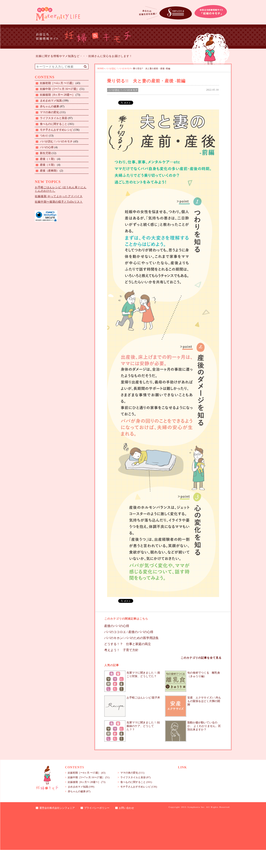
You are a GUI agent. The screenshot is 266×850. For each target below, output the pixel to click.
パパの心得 (47, 147)
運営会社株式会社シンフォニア (57, 807)
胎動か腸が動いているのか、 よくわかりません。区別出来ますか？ (204, 726)
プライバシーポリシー (96, 807)
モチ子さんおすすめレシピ (56, 129)
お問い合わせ (126, 807)
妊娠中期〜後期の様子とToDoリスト (59, 201)
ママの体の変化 (49, 112)
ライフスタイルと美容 (53, 118)
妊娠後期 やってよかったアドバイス (59, 196)
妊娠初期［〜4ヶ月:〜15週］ (57, 83)
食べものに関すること (53, 124)
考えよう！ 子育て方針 (121, 650)
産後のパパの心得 (116, 626)
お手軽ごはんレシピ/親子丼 (143, 697)
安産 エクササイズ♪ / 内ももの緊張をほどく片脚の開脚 (204, 701)
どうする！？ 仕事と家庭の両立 (127, 644)
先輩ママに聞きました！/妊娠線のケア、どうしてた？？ (143, 726)
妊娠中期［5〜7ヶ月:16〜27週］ (59, 89)
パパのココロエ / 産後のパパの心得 (128, 632)
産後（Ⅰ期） (48, 159)
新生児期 (45, 153)
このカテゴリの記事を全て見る (201, 657)
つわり (44, 135)
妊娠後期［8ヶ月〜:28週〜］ (57, 94)
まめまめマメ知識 (51, 100)
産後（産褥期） (49, 170)
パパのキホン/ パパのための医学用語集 (131, 638)
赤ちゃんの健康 (49, 106)
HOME (100, 68)
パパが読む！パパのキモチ (56, 141)
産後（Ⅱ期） (48, 164)
